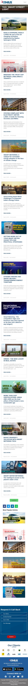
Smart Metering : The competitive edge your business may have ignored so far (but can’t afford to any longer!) (14, 320)
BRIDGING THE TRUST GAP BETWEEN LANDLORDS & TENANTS (14, 76)
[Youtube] (18, 676)
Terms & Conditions (7, 683)
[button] (14, 500)
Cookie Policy (21, 683)
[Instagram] (10, 676)
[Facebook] (5, 676)
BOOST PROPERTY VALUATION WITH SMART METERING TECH (13, 439)
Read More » (7, 51)
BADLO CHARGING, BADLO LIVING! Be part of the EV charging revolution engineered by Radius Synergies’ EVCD (14, 36)
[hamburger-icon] (25, 2)
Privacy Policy (14, 684)
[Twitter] (14, 676)
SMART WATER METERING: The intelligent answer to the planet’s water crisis (14, 477)
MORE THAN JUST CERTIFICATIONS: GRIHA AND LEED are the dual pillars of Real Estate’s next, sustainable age (14, 399)
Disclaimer (15, 683)
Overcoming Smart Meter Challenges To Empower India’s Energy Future (13, 198)
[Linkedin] (22, 676)
